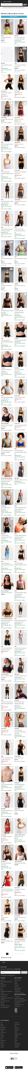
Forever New (3, 1040)
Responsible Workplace (19, 998)
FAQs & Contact (18, 980)
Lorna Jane (17, 1022)
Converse (2, 1035)
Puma (16, 1032)
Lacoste (2, 1046)
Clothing (7, 10)
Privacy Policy (3, 996)
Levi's (2, 1022)
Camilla (2, 1030)
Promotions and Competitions (6, 991)
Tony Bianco (17, 1045)
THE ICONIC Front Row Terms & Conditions (7, 999)
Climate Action (17, 1006)
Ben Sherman (3, 1027)
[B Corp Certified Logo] (21, 1010)
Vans (1, 1038)
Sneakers (16, 1035)
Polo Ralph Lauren (18, 1033)
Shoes (2, 1033)
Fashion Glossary (18, 988)
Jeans (16, 1042)
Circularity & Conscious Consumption (19, 1002)
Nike (15, 1025)
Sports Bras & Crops (15, 10)
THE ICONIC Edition (4, 1007)
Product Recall (17, 991)
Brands (2, 983)
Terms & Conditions (4, 994)
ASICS (16, 1038)
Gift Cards (16, 986)
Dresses (16, 1040)
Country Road (3, 1032)
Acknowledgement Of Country (6, 981)
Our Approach (17, 996)
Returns (16, 983)
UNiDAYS (2, 1002)
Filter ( (13, 16)
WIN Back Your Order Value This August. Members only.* (14, 7)
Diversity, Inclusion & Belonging (21, 1000)
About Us (2, 980)
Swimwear (17, 1027)
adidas (2, 1024)
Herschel (2, 1045)
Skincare (2, 1043)
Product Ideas (17, 989)
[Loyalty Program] (25, 4)
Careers (2, 989)
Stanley (2, 1037)
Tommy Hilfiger (17, 1043)
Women (2, 10)
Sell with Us (3, 986)
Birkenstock (3, 1029)
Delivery (16, 981)
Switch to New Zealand (19, 993)
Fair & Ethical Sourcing (19, 1004)
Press (2, 988)
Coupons (2, 993)
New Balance (17, 1024)
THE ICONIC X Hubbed (5, 1005)
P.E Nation (17, 1046)
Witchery (2, 1042)
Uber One (2, 1004)
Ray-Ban (16, 1030)
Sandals (16, 1037)
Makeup (2, 1025)
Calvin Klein (17, 1029)
